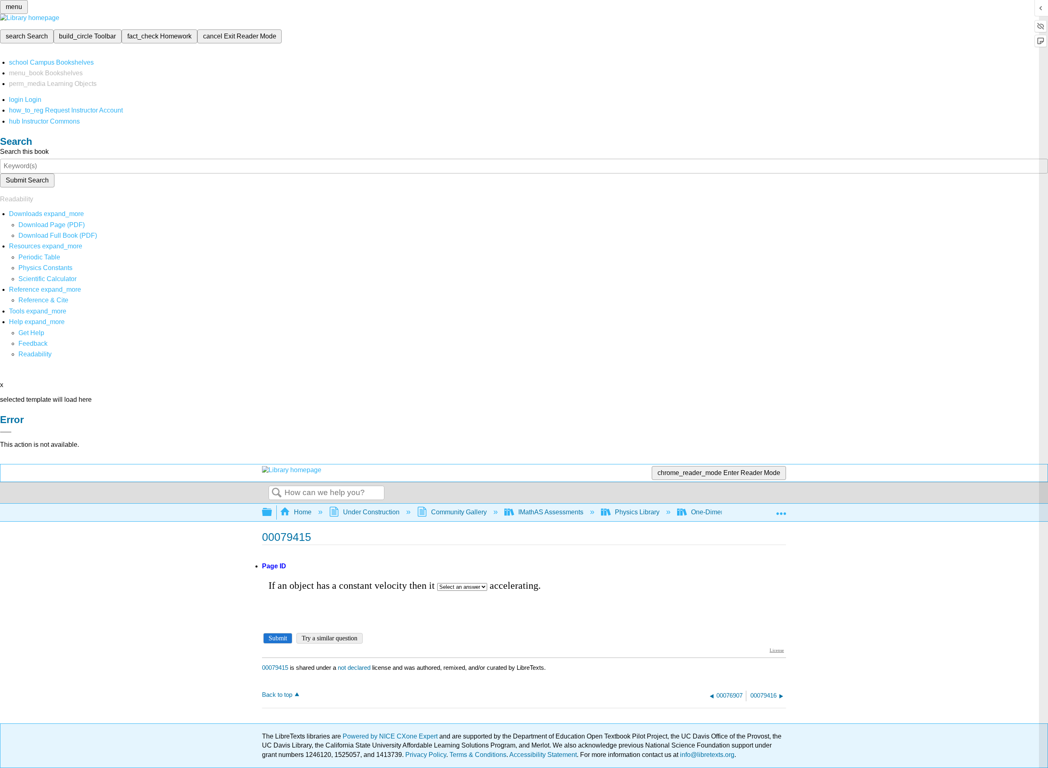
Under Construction (371, 512)
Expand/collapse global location (781, 510)
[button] (32, 343)
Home (302, 512)
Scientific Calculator (47, 278)
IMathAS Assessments (551, 512)
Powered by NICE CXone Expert (391, 736)
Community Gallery (458, 512)
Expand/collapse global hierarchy (272, 512)
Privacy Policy (425, 754)
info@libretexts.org (706, 754)
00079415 (275, 667)
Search (277, 493)
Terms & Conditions (477, 754)
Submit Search (27, 180)
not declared (355, 667)
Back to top (277, 694)
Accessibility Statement (543, 754)
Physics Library (637, 512)
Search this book (24, 151)
